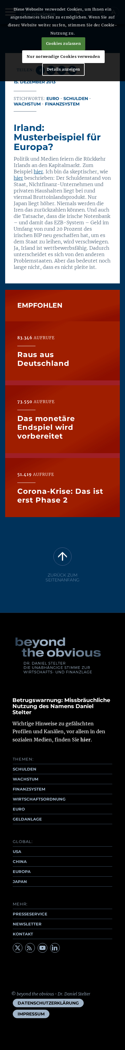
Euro (52, 98)
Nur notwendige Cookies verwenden (63, 56)
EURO (19, 809)
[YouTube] (42, 948)
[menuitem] (48, 1003)
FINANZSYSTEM (29, 789)
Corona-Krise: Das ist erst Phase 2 (60, 495)
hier (38, 172)
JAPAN (20, 881)
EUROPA (22, 871)
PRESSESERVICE (30, 913)
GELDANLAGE (27, 819)
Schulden (75, 98)
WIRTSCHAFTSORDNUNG (39, 799)
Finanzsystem (62, 104)
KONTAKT (23, 933)
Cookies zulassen (63, 43)
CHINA (20, 861)
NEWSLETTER (27, 923)
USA (17, 851)
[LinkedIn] (55, 948)
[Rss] (30, 948)
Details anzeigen (63, 69)
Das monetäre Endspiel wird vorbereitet (46, 427)
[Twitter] (17, 948)
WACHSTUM (25, 779)
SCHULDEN (24, 769)
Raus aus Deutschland (43, 359)
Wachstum (27, 104)
